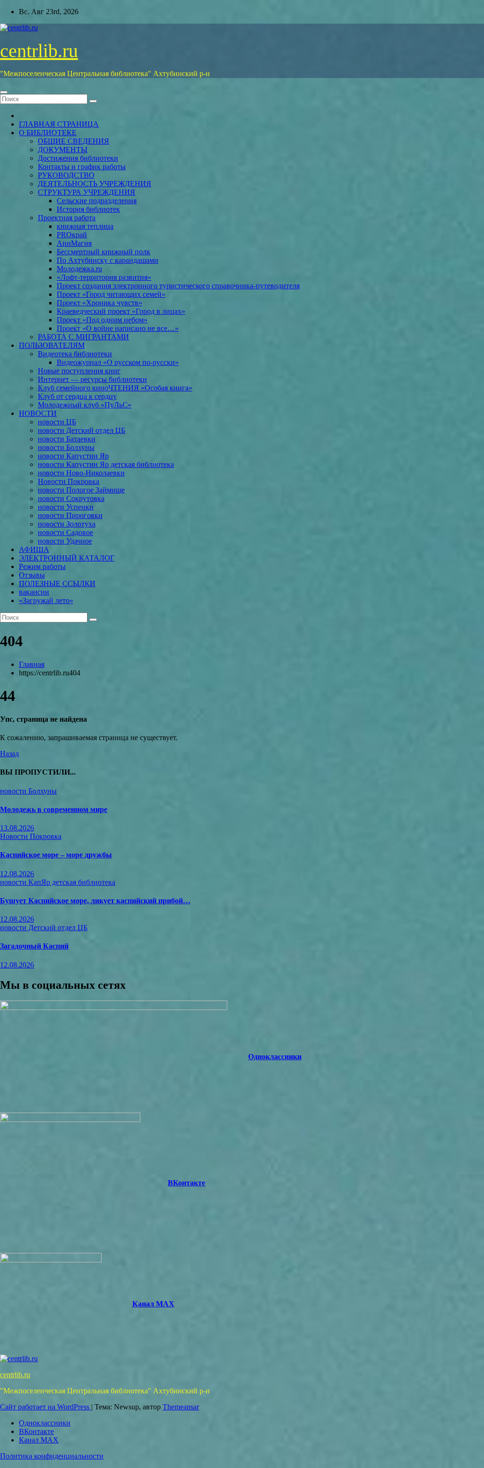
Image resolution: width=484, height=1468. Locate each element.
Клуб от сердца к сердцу (77, 396)
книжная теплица (85, 226)
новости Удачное (65, 541)
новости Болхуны (66, 447)
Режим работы (42, 566)
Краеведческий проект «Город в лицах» (121, 311)
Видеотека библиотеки (75, 354)
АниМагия (74, 243)
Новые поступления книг (79, 371)
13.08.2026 (17, 828)
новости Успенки (66, 507)
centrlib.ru (39, 50)
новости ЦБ (57, 422)
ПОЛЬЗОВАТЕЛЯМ (52, 345)
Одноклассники (275, 1057)
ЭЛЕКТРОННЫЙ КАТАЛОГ (66, 558)
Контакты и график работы (82, 167)
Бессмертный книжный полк (103, 252)
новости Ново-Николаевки (81, 473)
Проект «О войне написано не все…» (118, 328)
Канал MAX (153, 1304)
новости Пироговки (70, 515)
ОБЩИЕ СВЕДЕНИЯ (73, 141)
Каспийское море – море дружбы (56, 855)
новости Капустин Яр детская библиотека (106, 464)
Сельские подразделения (97, 201)
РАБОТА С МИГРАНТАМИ (83, 337)
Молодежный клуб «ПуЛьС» (84, 405)
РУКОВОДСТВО (66, 175)
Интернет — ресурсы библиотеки (92, 379)
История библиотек (88, 209)
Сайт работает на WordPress (45, 1407)
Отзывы (32, 575)
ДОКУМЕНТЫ (62, 150)
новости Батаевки (66, 439)
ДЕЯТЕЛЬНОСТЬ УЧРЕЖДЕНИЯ (94, 184)
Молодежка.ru (79, 269)
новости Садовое (65, 532)
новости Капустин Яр (73, 456)
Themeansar (181, 1407)
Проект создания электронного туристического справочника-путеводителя (178, 286)
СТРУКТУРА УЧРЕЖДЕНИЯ (86, 192)
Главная (31, 664)
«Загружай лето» (46, 600)
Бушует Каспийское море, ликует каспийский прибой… (95, 901)
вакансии (34, 592)
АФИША (34, 549)
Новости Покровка (68, 481)
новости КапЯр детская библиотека (57, 882)
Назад (9, 754)
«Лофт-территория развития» (104, 277)
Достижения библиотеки (78, 158)
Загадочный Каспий (34, 946)
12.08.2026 (17, 874)
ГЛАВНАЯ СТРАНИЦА (59, 124)
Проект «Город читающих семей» (111, 294)
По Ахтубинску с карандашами (107, 260)
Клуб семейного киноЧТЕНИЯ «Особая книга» (115, 388)
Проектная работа (66, 218)
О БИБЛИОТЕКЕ (48, 133)
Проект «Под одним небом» (102, 320)
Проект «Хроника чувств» (99, 303)
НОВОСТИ (38, 413)
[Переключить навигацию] (4, 92)
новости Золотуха (66, 524)
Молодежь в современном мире (53, 809)
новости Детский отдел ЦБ (81, 430)
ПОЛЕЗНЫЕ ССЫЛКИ (57, 583)
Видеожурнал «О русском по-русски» (118, 362)
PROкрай (72, 235)
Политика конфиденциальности (52, 1456)
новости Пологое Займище (81, 490)
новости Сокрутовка (71, 498)
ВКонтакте (186, 1183)
